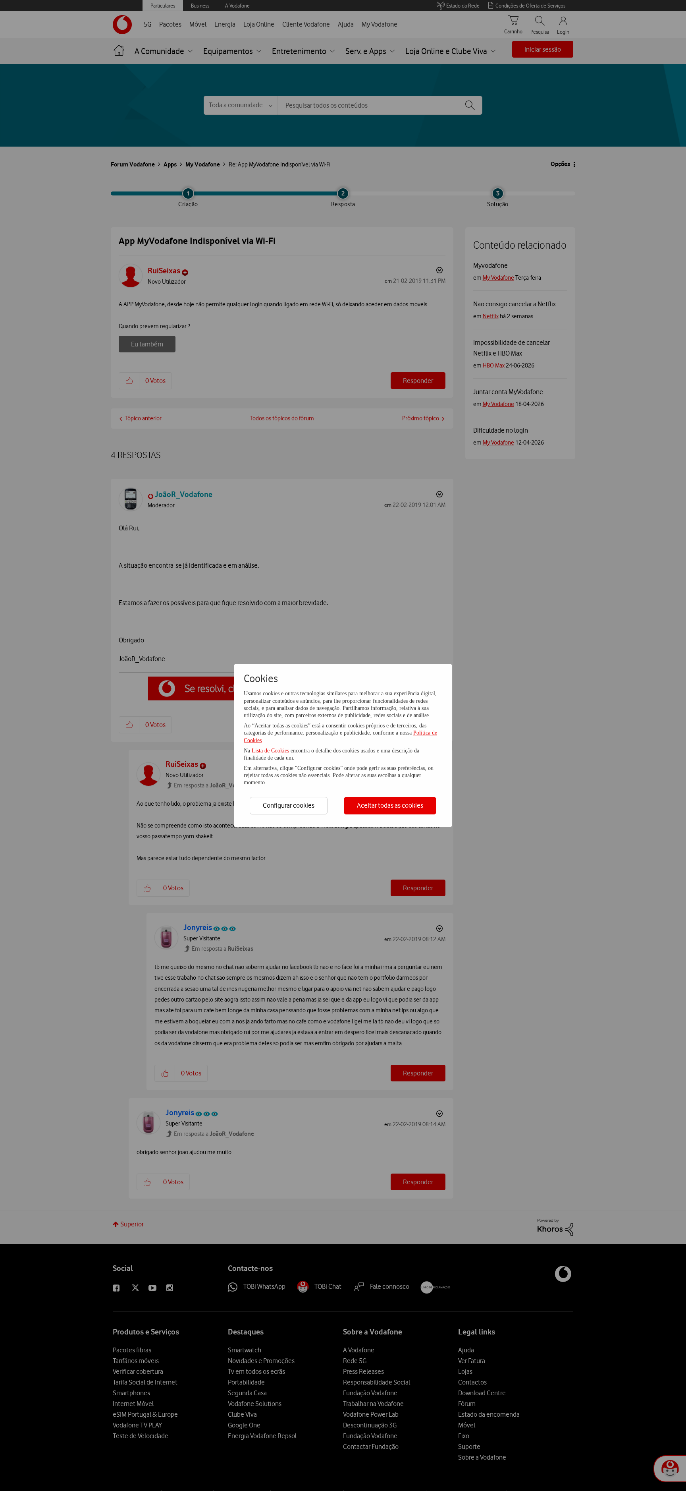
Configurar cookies (288, 805)
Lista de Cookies (271, 751)
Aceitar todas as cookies (390, 805)
